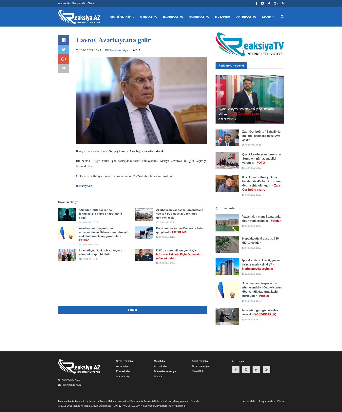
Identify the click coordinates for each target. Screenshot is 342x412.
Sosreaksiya (199, 16)
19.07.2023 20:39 (252, 168)
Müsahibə (222, 16)
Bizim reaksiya (200, 366)
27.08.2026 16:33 (252, 248)
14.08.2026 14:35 (166, 263)
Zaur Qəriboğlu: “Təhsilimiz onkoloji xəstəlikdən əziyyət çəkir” (261, 136)
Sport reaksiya (200, 361)
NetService (147, 405)
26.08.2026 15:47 (252, 226)
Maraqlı (158, 376)
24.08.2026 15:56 (166, 237)
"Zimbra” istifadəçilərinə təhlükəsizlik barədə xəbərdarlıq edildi (100, 213)
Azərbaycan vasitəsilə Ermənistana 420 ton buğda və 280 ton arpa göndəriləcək (179, 213)
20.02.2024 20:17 (252, 145)
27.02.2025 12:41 (229, 119)
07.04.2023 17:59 (252, 195)
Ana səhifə (64, 3)
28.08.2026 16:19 (89, 222)
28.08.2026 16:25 (252, 274)
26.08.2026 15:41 (252, 319)
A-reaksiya (148, 16)
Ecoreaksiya (173, 16)
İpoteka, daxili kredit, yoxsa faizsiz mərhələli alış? (261, 264)
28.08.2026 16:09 (89, 244)
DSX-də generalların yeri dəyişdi (178, 254)
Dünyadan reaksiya (165, 371)
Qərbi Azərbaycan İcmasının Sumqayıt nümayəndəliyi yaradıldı (261, 158)
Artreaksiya (246, 16)
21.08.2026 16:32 (89, 259)
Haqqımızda (78, 3)
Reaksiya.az (84, 185)
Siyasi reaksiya (122, 16)
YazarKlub (197, 371)
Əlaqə (90, 3)
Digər (266, 16)
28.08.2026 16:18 (166, 222)
